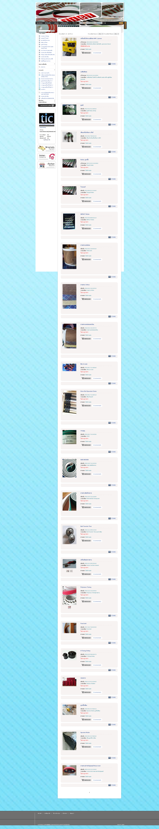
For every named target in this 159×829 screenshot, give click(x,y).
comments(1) (98, 119)
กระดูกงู (83, 430)
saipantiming (43, 127)
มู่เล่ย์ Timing (44, 44)
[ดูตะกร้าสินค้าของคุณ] (121, 23)
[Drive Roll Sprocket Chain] (69, 414)
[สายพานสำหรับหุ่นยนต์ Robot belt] (69, 775)
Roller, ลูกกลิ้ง (85, 159)
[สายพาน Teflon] (69, 308)
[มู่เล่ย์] (69, 114)
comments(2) (98, 338)
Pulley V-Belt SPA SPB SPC (48, 54)
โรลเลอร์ (83, 187)
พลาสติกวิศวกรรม (45, 40)
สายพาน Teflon (85, 284)
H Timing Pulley (85, 650)
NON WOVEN (85, 459)
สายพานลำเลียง (45, 56)
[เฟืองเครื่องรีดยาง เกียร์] (69, 141)
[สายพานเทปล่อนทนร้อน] (69, 348)
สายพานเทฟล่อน (85, 245)
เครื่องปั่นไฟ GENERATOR (47, 98)
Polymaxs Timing (86, 587)
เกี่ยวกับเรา (46, 165)
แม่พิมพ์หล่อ (84, 71)
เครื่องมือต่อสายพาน (86, 560)
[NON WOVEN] (69, 477)
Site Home (64, 25)
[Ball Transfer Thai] (69, 544)
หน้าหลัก (40, 813)
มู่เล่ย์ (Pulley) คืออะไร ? (47, 81)
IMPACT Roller (85, 214)
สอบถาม (43, 67)
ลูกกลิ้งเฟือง (84, 705)
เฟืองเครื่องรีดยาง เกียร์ (87, 132)
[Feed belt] (69, 633)
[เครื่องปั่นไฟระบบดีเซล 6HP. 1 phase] (69, 56)
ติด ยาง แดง (84, 364)
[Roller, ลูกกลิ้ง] (69, 167)
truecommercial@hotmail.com (48, 131)
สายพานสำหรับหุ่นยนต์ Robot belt (90, 766)
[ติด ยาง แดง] (69, 371)
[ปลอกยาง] (69, 686)
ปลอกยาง (83, 678)
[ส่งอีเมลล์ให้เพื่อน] (113, 64)
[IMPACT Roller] (69, 229)
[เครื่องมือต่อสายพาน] (69, 568)
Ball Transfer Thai (86, 526)
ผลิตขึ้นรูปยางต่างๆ (45, 61)
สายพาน (43, 89)
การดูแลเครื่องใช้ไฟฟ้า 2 (47, 85)
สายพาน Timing (45, 36)
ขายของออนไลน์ (54, 824)
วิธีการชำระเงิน (46, 148)
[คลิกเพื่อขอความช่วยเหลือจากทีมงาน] (125, 25)
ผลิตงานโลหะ (44, 42)
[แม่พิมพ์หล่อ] (69, 89)
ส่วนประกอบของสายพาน (47, 78)
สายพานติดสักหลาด (86, 493)
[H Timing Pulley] (69, 660)
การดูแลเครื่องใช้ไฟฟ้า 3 (47, 87)
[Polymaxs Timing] (69, 604)
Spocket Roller (85, 732)
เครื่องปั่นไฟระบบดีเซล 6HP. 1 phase (91, 38)
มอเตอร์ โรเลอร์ (44, 38)
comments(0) (98, 88)
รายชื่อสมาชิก (47, 813)
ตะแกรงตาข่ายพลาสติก (46, 50)
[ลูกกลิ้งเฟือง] (69, 714)
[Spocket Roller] (69, 750)
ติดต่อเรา (46, 156)
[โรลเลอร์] (69, 194)
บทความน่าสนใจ (45, 73)
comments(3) (98, 52)
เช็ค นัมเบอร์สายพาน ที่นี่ (47, 59)
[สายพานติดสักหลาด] (69, 510)
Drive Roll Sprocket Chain (89, 391)
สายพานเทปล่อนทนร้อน (87, 324)
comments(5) (98, 201)
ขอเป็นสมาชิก (47, 139)
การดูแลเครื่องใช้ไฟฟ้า (46, 83)
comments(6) (98, 174)
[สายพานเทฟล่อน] (69, 268)
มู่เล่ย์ (82, 105)
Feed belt (83, 623)
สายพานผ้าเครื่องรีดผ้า (46, 52)
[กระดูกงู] (69, 443)
